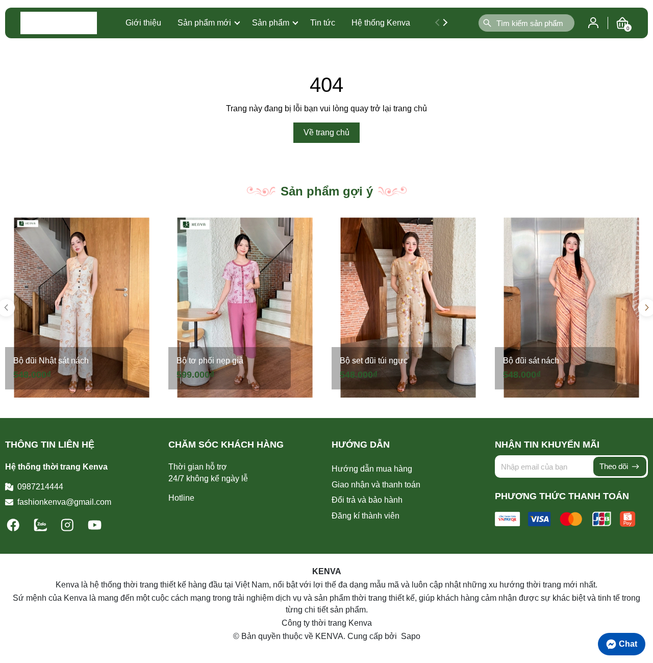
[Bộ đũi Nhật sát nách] (81, 307)
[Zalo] (41, 524)
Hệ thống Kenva (380, 22)
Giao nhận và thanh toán (376, 484)
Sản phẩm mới (204, 22)
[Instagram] (68, 524)
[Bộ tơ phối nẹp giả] (244, 307)
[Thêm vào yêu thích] (147, 229)
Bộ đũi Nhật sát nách (51, 360)
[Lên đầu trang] (640, 619)
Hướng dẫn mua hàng (372, 468)
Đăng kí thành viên (365, 515)
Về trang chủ (326, 132)
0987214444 (40, 486)
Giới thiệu (143, 22)
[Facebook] (14, 524)
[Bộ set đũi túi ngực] (408, 307)
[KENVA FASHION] (58, 23)
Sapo (409, 636)
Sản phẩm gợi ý (327, 191)
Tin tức (322, 22)
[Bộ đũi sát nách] (571, 307)
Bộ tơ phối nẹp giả (210, 360)
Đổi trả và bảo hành (367, 500)
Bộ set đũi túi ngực (374, 360)
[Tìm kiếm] (487, 23)
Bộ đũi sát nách (531, 360)
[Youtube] (94, 524)
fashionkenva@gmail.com (64, 502)
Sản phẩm (270, 22)
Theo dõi (614, 466)
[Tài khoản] (593, 22)
